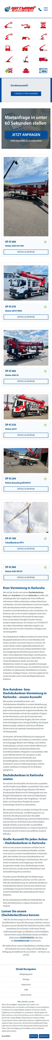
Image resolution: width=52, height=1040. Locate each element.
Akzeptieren (44, 1036)
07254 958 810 (27, 938)
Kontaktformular (21, 941)
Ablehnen (33, 1036)
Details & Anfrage (26, 252)
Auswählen (6, 1036)
